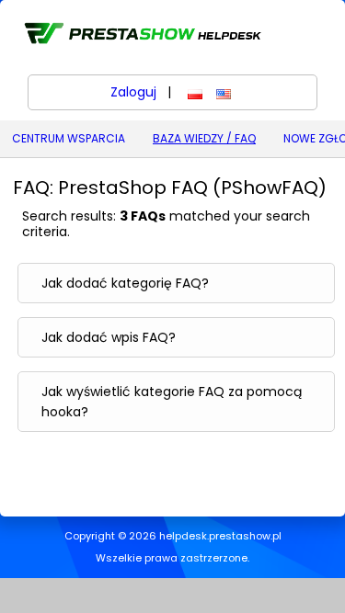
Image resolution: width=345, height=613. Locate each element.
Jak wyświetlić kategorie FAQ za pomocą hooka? (171, 401)
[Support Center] (141, 32)
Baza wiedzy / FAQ (204, 138)
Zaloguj (133, 92)
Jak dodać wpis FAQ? (108, 337)
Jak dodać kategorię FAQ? (125, 283)
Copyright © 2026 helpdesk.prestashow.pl (173, 536)
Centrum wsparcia (68, 138)
